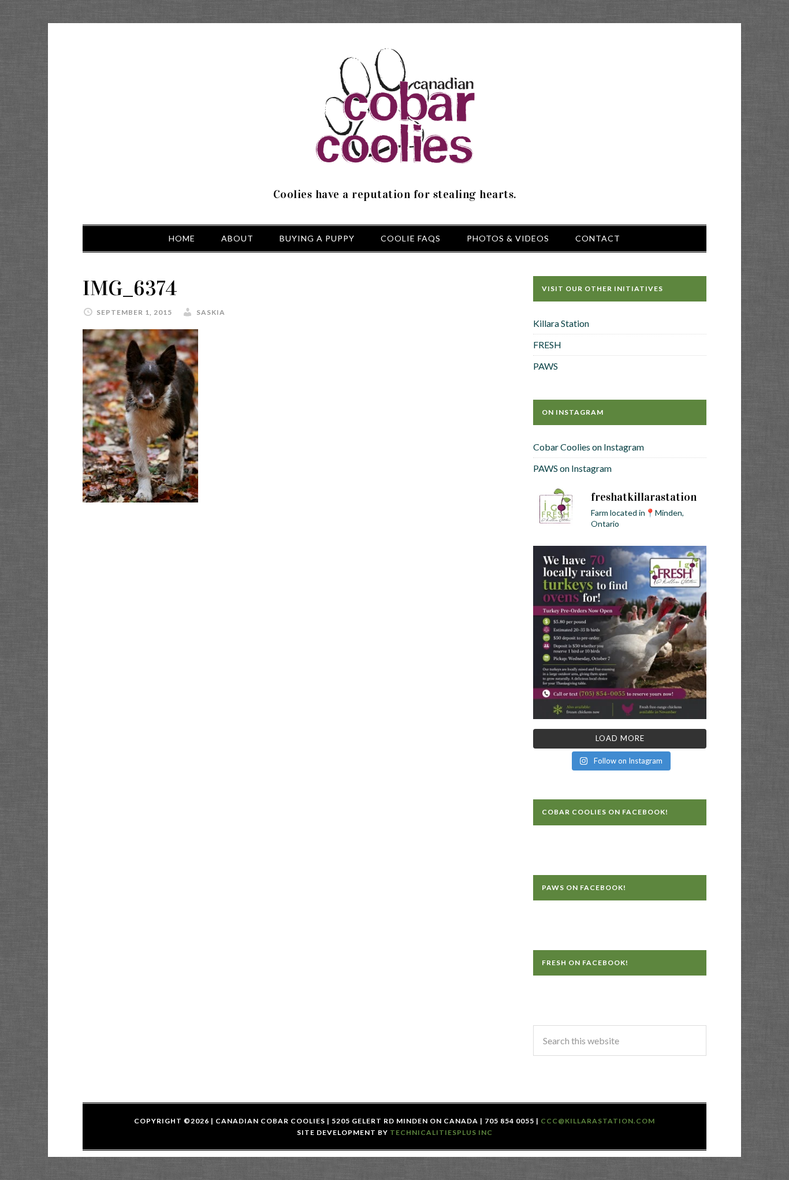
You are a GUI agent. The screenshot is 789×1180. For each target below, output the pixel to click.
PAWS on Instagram (572, 468)
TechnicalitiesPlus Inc (441, 1132)
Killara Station (561, 323)
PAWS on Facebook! (584, 887)
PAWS (545, 365)
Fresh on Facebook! (585, 962)
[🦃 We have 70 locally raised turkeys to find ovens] (619, 632)
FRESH (547, 344)
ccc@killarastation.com (598, 1120)
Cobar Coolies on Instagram (588, 446)
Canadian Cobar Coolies (394, 107)
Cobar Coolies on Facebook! (605, 811)
